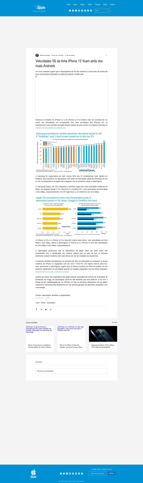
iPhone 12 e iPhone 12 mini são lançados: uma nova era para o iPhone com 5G (71, 346)
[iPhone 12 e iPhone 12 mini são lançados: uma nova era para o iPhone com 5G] (71, 334)
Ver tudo (114, 322)
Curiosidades (51, 302)
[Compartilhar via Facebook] (36, 309)
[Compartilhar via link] (51, 309)
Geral (37, 302)
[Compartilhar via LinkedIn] (46, 309)
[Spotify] (85, 11)
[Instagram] (73, 11)
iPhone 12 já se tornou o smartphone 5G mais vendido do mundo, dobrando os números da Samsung (39, 346)
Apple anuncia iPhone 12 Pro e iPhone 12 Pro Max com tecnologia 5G (102, 346)
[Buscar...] (109, 10)
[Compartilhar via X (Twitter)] (41, 309)
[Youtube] (79, 11)
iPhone (43, 302)
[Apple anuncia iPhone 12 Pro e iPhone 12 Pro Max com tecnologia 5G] (103, 334)
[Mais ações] (106, 55)
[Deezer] (88, 11)
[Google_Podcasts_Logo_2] (91, 11)
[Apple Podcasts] (82, 11)
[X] (76, 11)
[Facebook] (70, 11)
